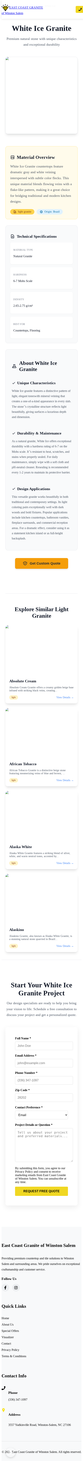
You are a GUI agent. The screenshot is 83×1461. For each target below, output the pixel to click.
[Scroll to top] (10, 1452)
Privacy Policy (10, 1349)
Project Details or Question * (34, 1124)
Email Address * (25, 1055)
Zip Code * (22, 1090)
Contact (6, 1343)
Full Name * (23, 1038)
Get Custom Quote (45, 563)
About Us (8, 1324)
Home (5, 1318)
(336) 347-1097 (17, 1399)
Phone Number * (26, 1072)
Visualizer (8, 1337)
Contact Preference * (29, 1107)
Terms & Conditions (14, 1356)
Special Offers (10, 1330)
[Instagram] (16, 1287)
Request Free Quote (41, 1191)
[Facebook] (5, 1287)
